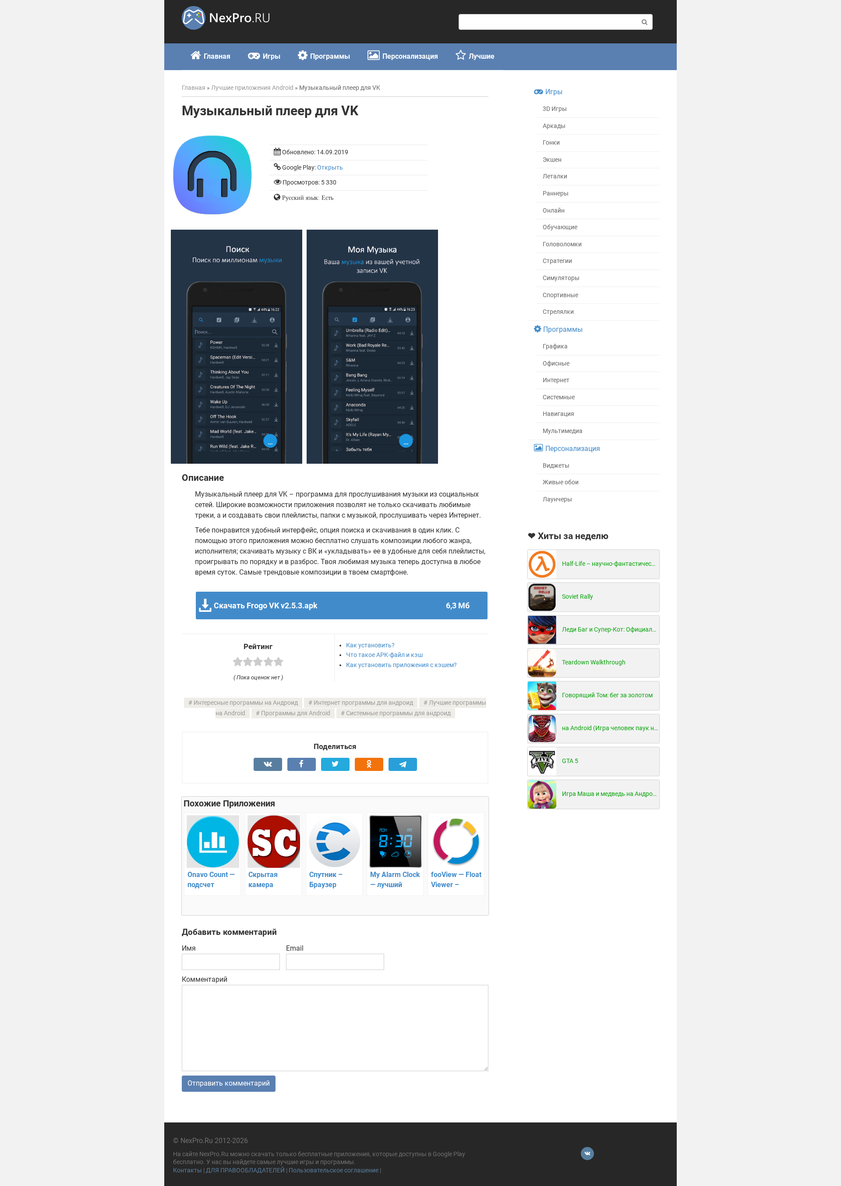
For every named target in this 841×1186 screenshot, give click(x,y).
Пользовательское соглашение (333, 1170)
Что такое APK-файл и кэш (384, 654)
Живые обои (561, 482)
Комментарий (204, 979)
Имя (189, 948)
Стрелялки (558, 312)
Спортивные (560, 295)
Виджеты (556, 465)
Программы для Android (295, 713)
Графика (555, 346)
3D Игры (555, 109)
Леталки (555, 176)
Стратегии (557, 261)
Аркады (554, 126)
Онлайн (554, 210)
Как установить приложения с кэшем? (401, 664)
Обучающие (560, 227)
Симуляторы (561, 278)
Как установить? (370, 645)
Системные (559, 397)
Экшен (552, 159)
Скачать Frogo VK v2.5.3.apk (341, 605)
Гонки (551, 142)
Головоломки (562, 244)
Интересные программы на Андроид (246, 703)
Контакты (187, 1170)
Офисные (556, 363)
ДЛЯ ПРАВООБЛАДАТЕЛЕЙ (245, 1170)
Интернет (556, 380)
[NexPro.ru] (225, 33)
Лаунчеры (557, 499)
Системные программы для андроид (398, 713)
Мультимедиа (563, 431)
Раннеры (556, 193)
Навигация (558, 414)
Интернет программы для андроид (363, 703)
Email (295, 948)
